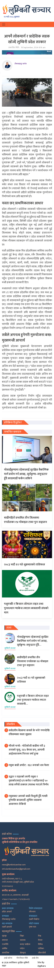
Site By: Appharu (41, 964)
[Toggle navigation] (3, 24)
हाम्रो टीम (35, 958)
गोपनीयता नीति (22, 958)
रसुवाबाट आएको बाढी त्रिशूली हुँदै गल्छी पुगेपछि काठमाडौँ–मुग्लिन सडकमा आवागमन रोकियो (28, 800)
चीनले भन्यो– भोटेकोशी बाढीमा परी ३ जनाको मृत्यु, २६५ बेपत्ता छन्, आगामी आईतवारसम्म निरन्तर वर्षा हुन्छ (27, 750)
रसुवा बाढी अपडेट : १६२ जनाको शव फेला (29, 765)
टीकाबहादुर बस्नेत (21, 63)
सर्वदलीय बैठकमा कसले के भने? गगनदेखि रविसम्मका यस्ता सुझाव (29, 732)
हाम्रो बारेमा (8, 958)
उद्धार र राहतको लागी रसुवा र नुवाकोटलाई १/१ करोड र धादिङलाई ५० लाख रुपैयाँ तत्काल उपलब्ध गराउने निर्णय (28, 780)
